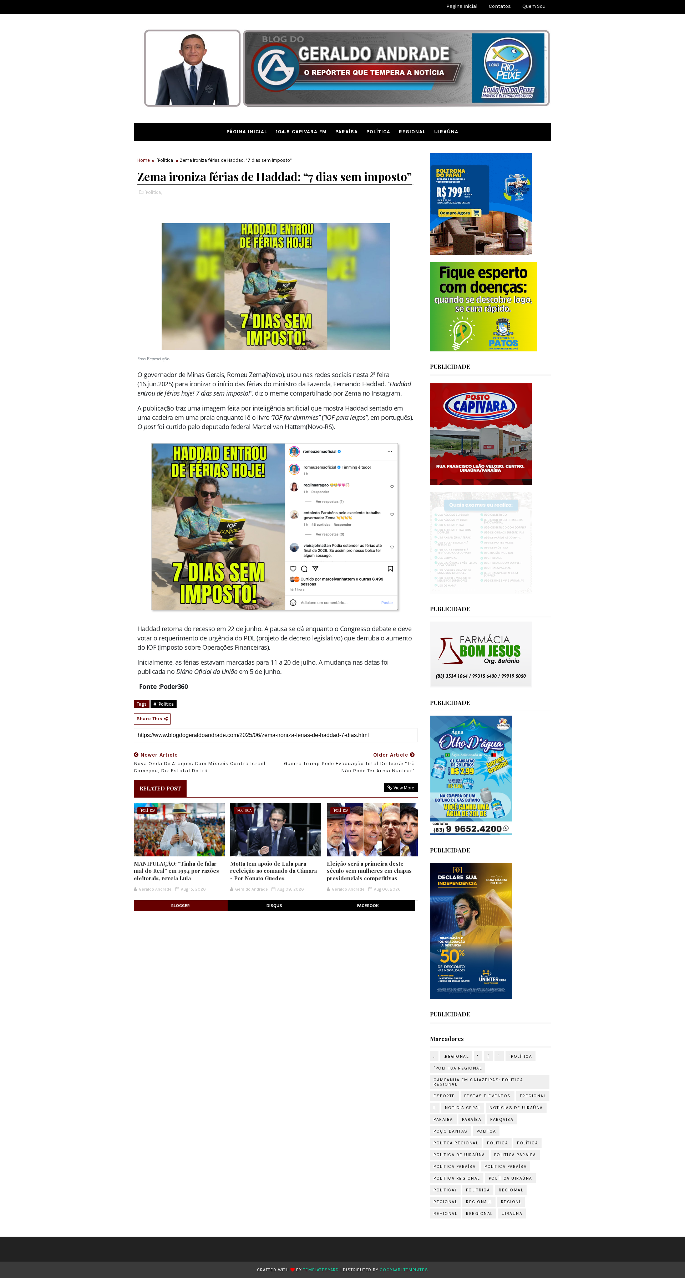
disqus (274, 905)
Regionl (511, 1201)
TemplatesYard (321, 1269)
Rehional (445, 1213)
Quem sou (534, 6)
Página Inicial (247, 132)
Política (378, 132)
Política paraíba (505, 1166)
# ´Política (163, 704)
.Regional (456, 1056)
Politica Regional (456, 1178)
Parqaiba (501, 1119)
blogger (180, 905)
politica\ (445, 1189)
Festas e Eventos (487, 1095)
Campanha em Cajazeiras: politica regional (478, 1082)
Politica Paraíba (454, 1166)
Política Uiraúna (510, 1178)
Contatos (500, 6)
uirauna (512, 1213)
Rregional (479, 1213)
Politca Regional (455, 1142)
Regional (412, 132)
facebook (368, 905)
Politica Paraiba (515, 1154)
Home (143, 160)
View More (404, 787)
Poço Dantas (450, 1131)
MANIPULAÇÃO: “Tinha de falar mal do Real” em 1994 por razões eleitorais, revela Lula (176, 871)
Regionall (479, 1201)
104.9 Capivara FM (301, 132)
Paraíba (346, 132)
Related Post (160, 788)
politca (486, 1131)
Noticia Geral (463, 1107)
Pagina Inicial (461, 6)
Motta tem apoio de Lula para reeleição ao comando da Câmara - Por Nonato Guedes (273, 871)
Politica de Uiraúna (459, 1154)
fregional (533, 1095)
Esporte (444, 1095)
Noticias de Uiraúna (516, 1107)
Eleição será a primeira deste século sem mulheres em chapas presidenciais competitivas (369, 871)
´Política (165, 160)
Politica (497, 1142)
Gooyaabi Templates (404, 1269)
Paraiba (443, 1119)
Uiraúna (446, 132)
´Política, (153, 192)
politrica (478, 1189)
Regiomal (511, 1189)
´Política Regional (457, 1068)
